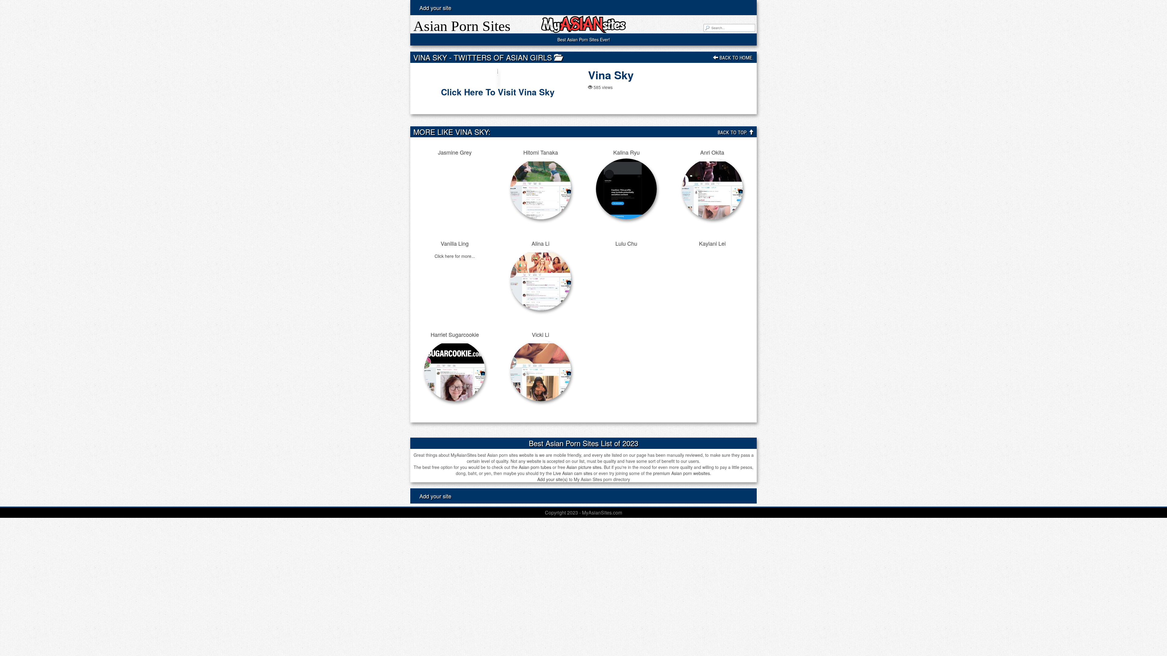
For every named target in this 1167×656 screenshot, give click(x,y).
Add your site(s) (552, 479)
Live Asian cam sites (572, 473)
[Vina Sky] (497, 77)
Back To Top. (733, 132)
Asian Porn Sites (462, 26)
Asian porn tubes (535, 467)
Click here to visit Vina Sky (498, 92)
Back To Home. (736, 58)
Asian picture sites (583, 467)
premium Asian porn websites (681, 473)
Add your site (435, 8)
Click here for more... (455, 256)
